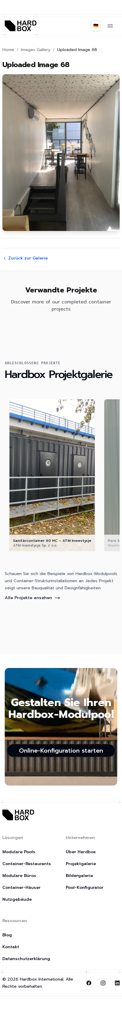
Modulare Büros (19, 876)
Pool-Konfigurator (84, 887)
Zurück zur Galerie (28, 258)
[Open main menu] (110, 26)
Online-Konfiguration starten (61, 750)
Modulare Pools (18, 852)
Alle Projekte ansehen (28, 598)
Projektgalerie (81, 864)
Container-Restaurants (26, 864)
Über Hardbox (81, 852)
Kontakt (10, 947)
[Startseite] (20, 25)
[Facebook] (88, 983)
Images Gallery (35, 50)
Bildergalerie (79, 876)
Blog (7, 935)
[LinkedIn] (117, 983)
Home (8, 50)
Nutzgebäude (17, 899)
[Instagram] (103, 983)
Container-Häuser (21, 887)
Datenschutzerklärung (26, 959)
